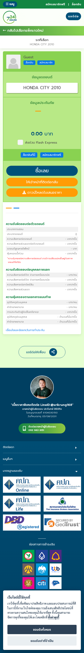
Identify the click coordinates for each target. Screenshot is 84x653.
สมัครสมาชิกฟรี (55, 4)
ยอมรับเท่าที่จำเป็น (42, 641)
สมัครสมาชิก (46, 62)
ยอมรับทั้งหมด (42, 629)
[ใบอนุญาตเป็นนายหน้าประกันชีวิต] (22, 503)
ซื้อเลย (42, 170)
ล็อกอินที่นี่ (29, 155)
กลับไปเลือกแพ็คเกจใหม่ (24, 30)
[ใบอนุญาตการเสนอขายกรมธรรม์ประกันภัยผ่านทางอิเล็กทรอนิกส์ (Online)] (22, 484)
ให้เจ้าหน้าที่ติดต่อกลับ (42, 182)
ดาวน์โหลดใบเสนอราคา (44, 192)
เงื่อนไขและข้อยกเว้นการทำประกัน (25, 330)
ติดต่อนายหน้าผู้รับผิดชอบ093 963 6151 (42, 428)
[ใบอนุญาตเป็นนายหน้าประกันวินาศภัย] (62, 484)
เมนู (11, 4)
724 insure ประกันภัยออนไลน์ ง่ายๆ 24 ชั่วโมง (10, 17)
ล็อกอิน (76, 4)
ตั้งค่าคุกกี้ (53, 617)
